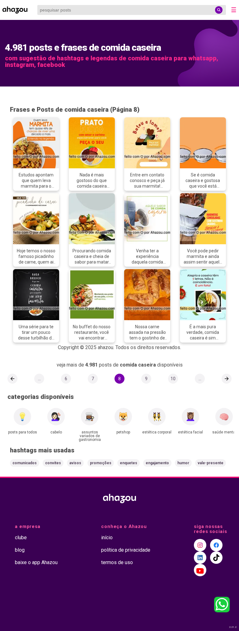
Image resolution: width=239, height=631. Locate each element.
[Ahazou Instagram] (200, 545)
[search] (219, 10)
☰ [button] (234, 10)
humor (183, 463)
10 (173, 378)
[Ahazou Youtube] (200, 570)
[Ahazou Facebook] (216, 545)
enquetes (128, 463)
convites (53, 463)
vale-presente (210, 463)
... (39, 378)
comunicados (24, 463)
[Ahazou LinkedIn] (200, 557)
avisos (75, 463)
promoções (100, 463)
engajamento (157, 463)
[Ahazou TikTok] (216, 557)
